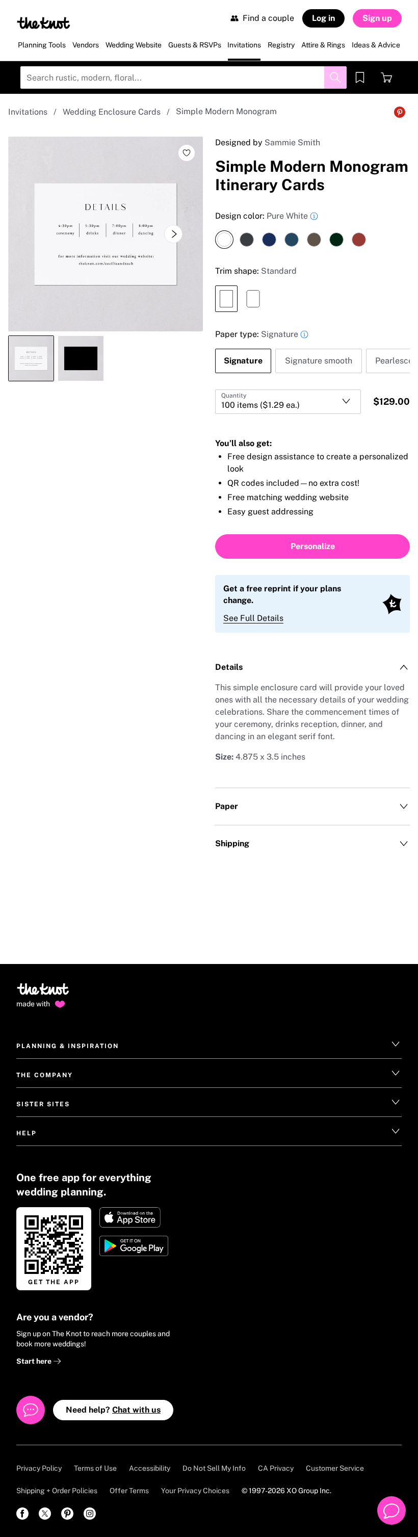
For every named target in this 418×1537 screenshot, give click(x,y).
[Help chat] (391, 1510)
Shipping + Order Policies (56, 1491)
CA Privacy (276, 1468)
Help (26, 1133)
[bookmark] (360, 77)
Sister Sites (43, 1104)
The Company (44, 1075)
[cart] (386, 77)
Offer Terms (129, 1491)
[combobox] (288, 401)
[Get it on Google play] (134, 1246)
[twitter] (45, 1513)
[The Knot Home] (43, 23)
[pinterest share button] (399, 112)
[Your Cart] (386, 77)
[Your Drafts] (360, 77)
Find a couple (268, 18)
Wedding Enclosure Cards (112, 112)
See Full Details (253, 618)
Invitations (27, 112)
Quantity (233, 395)
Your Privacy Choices (195, 1491)
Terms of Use (95, 1468)
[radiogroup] (312, 229)
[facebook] (22, 1513)
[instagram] (90, 1513)
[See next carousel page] (173, 234)
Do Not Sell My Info (214, 1468)
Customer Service (335, 1468)
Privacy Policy (39, 1468)
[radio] (224, 239)
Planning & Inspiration (67, 1046)
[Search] (335, 77)
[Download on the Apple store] (134, 1217)
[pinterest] (67, 1513)
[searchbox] (183, 77)
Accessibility (149, 1468)
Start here (34, 1361)
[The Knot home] (43, 993)
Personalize (313, 546)
